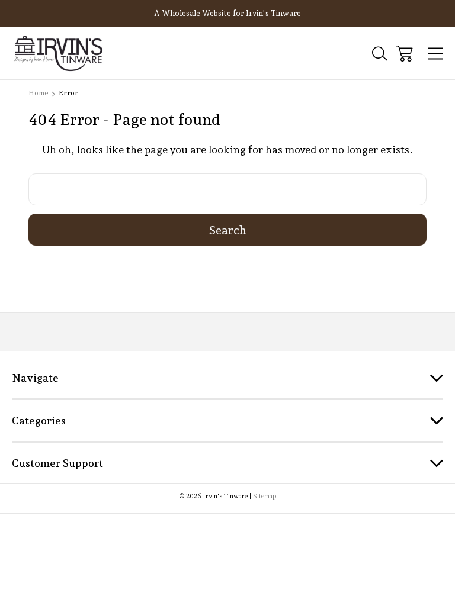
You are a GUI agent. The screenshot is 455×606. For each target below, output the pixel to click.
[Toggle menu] (435, 53)
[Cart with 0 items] (404, 54)
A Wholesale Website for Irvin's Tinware (227, 13)
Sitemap (264, 496)
